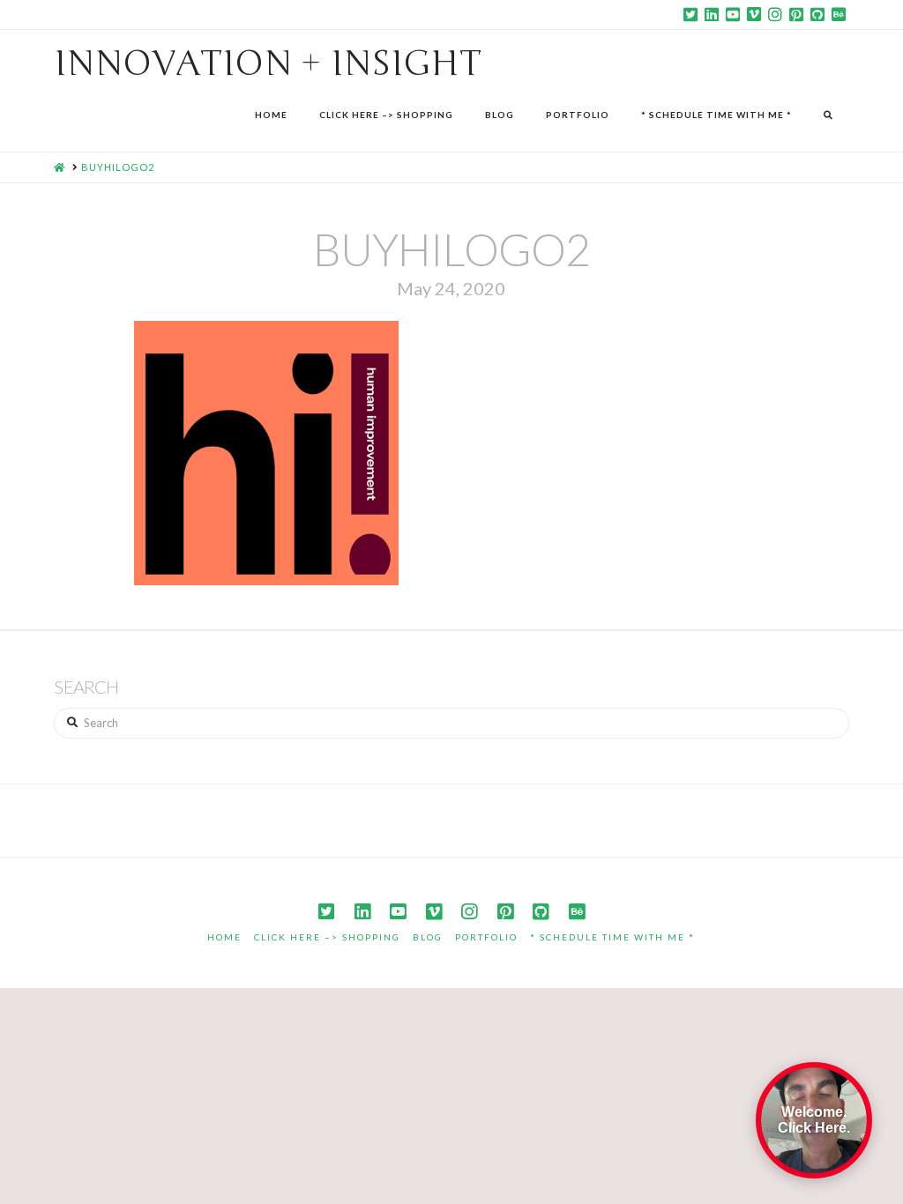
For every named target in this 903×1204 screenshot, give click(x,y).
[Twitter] (690, 14)
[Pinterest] (796, 14)
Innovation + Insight (267, 63)
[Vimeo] (754, 14)
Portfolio (486, 937)
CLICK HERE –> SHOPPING (327, 937)
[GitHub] (817, 14)
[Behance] (838, 14)
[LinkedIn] (711, 14)
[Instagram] (775, 14)
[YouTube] (732, 14)
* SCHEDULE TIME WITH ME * (612, 937)
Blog (428, 937)
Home (224, 937)
